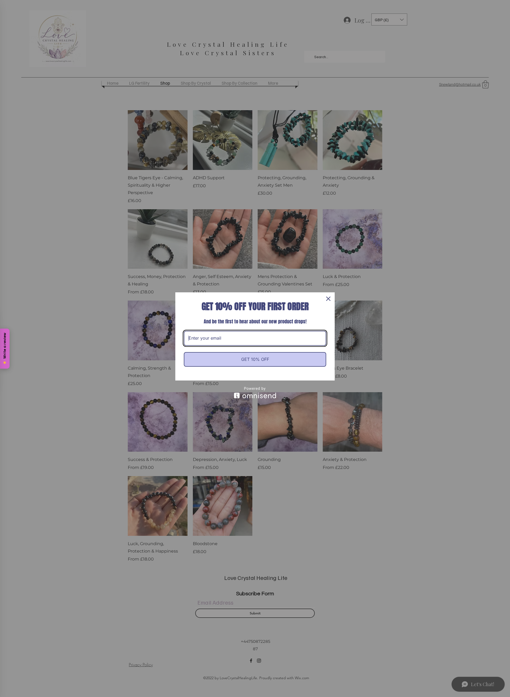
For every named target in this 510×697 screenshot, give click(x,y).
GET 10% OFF (255, 359)
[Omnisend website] (255, 392)
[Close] (328, 298)
